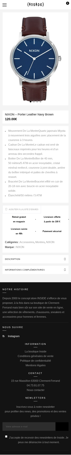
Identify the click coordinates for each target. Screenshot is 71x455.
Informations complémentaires (25, 270)
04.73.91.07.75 (35, 385)
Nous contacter (35, 390)
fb (3, 336)
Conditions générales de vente (35, 356)
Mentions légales (36, 365)
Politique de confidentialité (35, 360)
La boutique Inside (35, 351)
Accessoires (27, 242)
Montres (40, 242)
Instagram (13, 336)
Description (12, 259)
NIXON (50, 242)
